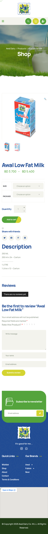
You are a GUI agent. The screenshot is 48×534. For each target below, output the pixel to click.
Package (7, 196)
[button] (45, 99)
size (5, 186)
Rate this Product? (12, 324)
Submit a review (13, 372)
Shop (4, 468)
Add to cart (11, 219)
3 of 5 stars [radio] (30, 324)
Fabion (28, 468)
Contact (5, 476)
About (4, 472)
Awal (27, 465)
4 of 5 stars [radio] (32, 324)
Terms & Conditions (10, 479)
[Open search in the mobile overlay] (28, 21)
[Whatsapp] (26, 448)
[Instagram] (21, 448)
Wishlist (5, 465)
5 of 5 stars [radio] (35, 324)
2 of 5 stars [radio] (27, 324)
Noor (27, 472)
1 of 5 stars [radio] (25, 324)
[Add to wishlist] (3, 228)
